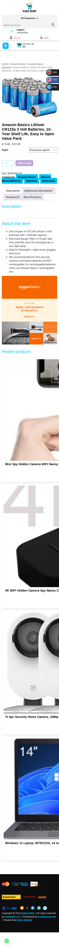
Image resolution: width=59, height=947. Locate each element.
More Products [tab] (32, 197)
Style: (5, 150)
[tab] (5, 45)
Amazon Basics (18, 63)
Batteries (31, 180)
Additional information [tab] (38, 190)
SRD (52, 72)
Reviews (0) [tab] (12, 197)
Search (52, 25)
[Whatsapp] (6, 941)
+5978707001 (22, 32)
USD (52, 79)
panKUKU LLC (12, 916)
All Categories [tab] (28, 18)
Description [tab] (13, 190)
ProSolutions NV (47, 916)
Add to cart (24, 163)
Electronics (48, 180)
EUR (52, 86)
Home (5, 63)
